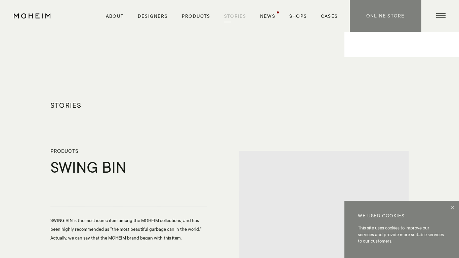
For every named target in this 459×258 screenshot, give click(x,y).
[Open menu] (441, 16)
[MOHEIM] (32, 16)
